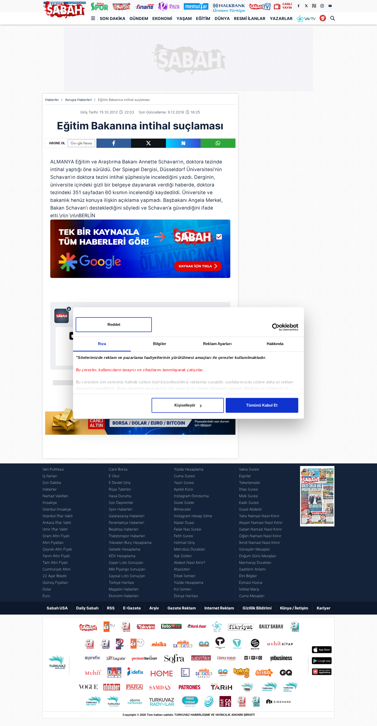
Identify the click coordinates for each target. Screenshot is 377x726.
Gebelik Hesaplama (124, 549)
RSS (111, 608)
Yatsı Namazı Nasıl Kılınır (259, 516)
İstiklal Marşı (249, 589)
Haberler (52, 100)
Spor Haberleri (120, 509)
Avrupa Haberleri (78, 100)
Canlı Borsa (118, 469)
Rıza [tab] (102, 343)
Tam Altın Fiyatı (55, 562)
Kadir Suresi (249, 502)
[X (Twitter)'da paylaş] (148, 143)
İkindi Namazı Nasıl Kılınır (259, 542)
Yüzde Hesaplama (188, 469)
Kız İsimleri (182, 589)
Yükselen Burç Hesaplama (130, 542)
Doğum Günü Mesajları (257, 556)
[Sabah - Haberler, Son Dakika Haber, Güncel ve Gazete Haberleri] (64, 8)
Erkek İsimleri (184, 576)
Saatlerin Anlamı (252, 569)
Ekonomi (162, 18)
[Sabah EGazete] (317, 532)
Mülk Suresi (248, 496)
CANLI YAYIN (287, 5)
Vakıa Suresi (249, 469)
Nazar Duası (184, 522)
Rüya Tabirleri (120, 489)
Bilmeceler (182, 509)
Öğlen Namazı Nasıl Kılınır (260, 536)
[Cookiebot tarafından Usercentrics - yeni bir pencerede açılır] (275, 327)
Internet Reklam (219, 608)
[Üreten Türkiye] (229, 6)
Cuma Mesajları (251, 596)
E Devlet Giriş (120, 482)
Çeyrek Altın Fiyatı (57, 549)
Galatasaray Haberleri (126, 516)
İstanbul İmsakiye (57, 509)
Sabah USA (57, 608)
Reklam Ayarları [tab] (217, 343)
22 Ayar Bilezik (55, 576)
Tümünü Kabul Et (261, 405)
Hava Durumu (120, 496)
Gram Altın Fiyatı (56, 536)
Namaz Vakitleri (55, 496)
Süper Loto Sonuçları (126, 562)
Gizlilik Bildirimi (257, 608)
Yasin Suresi (184, 482)
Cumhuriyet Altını (57, 569)
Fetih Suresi (183, 536)
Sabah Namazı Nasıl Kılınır (260, 529)
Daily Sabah (87, 608)
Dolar (47, 589)
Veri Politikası (53, 469)
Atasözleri (182, 569)
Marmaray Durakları (255, 562)
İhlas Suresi (248, 489)
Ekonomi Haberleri (123, 596)
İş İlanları (50, 476)
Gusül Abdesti (250, 509)
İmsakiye (50, 502)
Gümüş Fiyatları (55, 582)
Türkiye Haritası (121, 582)
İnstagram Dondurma (191, 496)
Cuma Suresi (184, 476)
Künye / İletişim (294, 608)
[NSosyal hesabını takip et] (314, 6)
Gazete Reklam (181, 608)
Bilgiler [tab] (159, 343)
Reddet (113, 324)
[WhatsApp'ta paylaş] (218, 143)
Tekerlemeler (249, 482)
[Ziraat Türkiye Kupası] (323, 18)
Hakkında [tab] (275, 343)
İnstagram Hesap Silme (193, 516)
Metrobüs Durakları (189, 549)
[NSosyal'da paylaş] (183, 143)
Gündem (139, 18)
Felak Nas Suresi (187, 529)
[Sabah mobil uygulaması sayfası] (63, 314)
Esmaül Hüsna (250, 582)
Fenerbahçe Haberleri (126, 522)
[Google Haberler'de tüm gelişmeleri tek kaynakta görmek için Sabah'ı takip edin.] (140, 251)
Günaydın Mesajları (254, 549)
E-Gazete (132, 608)
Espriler (245, 476)
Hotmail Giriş (184, 542)
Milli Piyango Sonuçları (127, 569)
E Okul (114, 476)
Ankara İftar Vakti (57, 522)
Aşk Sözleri (183, 556)
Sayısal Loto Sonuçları (127, 576)
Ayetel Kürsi (183, 489)
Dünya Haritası (186, 596)
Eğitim (203, 18)
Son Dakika (112, 18)
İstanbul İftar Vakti (58, 516)
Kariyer (323, 608)
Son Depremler (121, 502)
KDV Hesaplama (122, 556)
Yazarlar (281, 18)
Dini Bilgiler (248, 576)
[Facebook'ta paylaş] (113, 143)
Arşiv (154, 608)
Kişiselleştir (184, 405)
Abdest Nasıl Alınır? (189, 562)
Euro (46, 596)
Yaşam (184, 18)
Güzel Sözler (184, 502)
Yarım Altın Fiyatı (56, 556)
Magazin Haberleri (123, 589)
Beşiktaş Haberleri (123, 529)
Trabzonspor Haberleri (127, 536)
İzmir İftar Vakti (55, 529)
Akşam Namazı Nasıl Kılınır (261, 522)
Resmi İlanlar (249, 18)
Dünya (222, 18)
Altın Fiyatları (53, 542)
